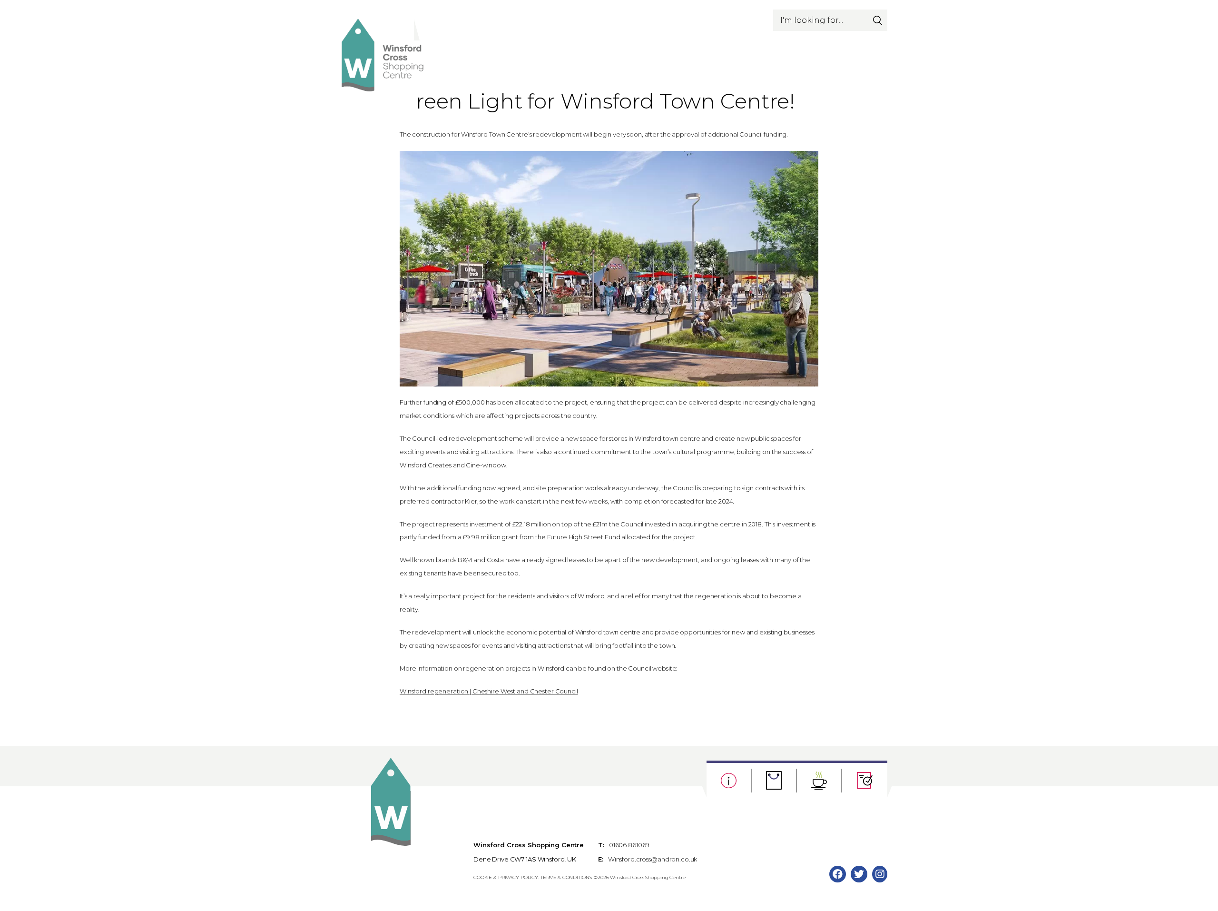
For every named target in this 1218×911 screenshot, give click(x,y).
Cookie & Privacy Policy (505, 877)
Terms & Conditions (566, 877)
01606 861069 (629, 845)
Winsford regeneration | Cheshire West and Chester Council (489, 691)
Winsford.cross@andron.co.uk (652, 859)
